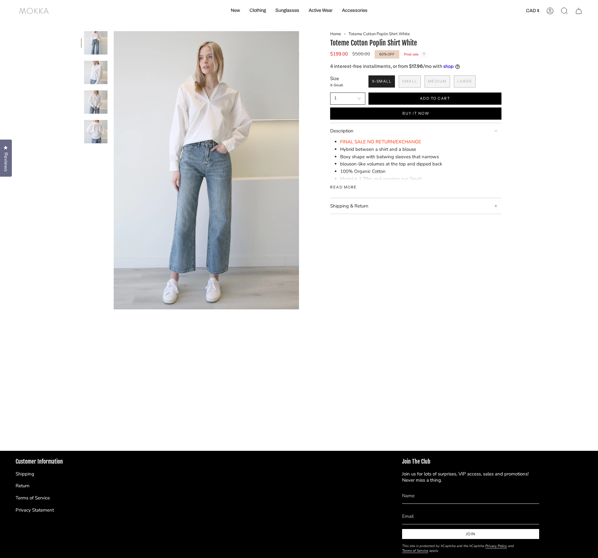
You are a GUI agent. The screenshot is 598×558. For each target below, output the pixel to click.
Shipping (25, 474)
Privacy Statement (35, 510)
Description (342, 131)
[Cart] (579, 11)
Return (23, 486)
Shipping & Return (349, 206)
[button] (258, 11)
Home (335, 34)
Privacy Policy (496, 546)
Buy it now (415, 113)
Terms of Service (33, 498)
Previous (113, 170)
